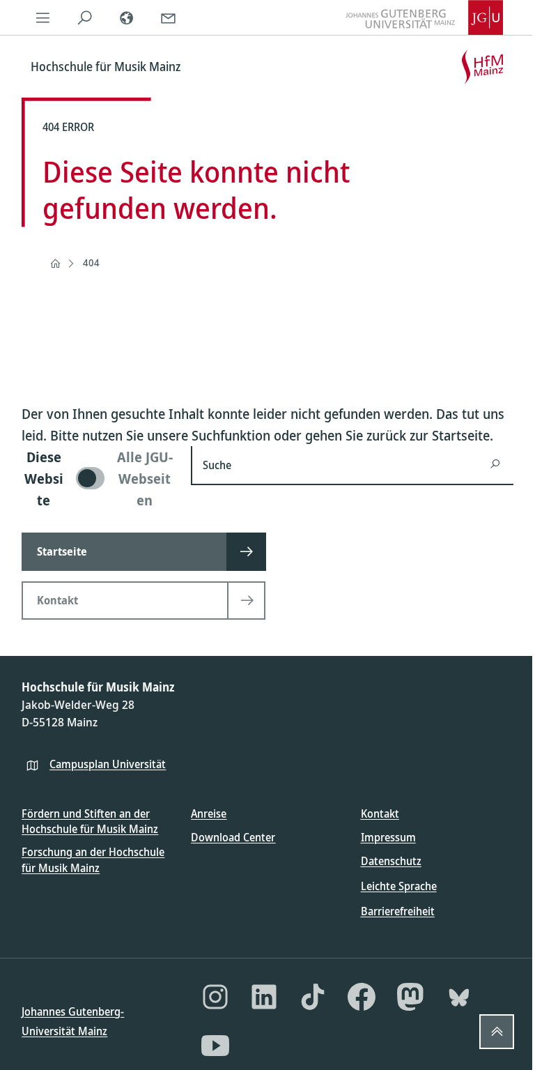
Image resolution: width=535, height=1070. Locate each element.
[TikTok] (313, 997)
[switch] (98, 478)
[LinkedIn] (264, 997)
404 (91, 262)
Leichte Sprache (399, 886)
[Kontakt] (168, 17)
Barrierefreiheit (398, 911)
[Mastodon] (410, 997)
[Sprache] (126, 17)
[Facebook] (361, 997)
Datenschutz (391, 861)
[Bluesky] (459, 997)
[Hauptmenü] (42, 17)
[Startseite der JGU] (424, 17)
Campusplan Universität (107, 764)
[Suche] (84, 17)
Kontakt (380, 813)
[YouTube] (215, 1046)
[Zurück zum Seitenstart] (496, 1031)
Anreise (208, 813)
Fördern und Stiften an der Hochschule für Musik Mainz (90, 821)
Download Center (233, 837)
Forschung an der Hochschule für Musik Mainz (93, 859)
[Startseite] (55, 263)
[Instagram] (215, 997)
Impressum (388, 837)
